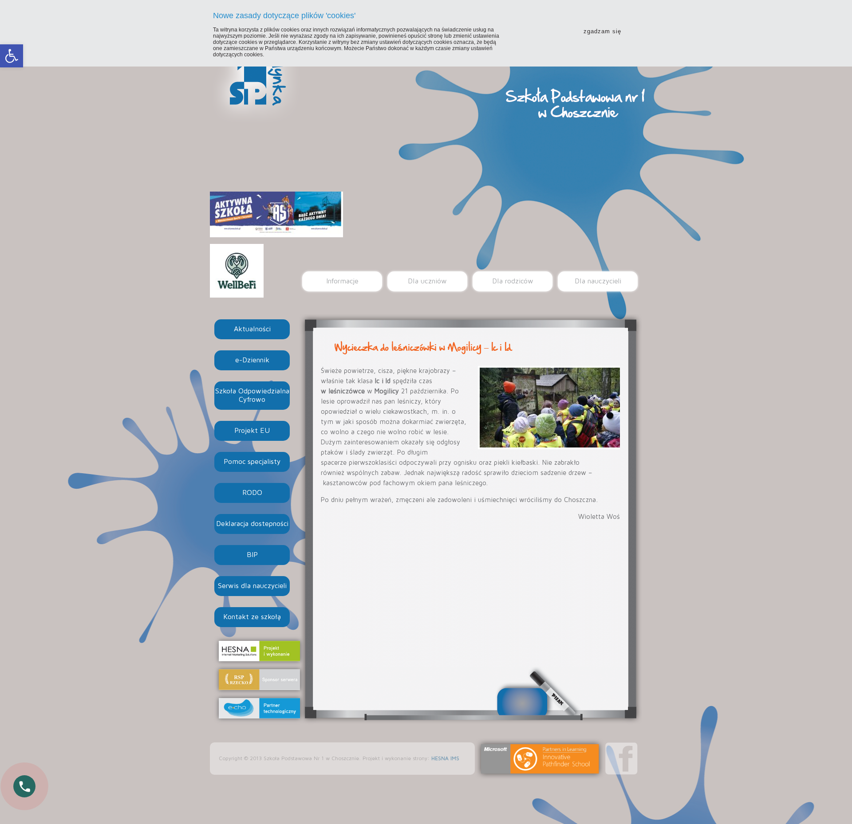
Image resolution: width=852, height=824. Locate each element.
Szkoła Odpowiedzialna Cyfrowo (252, 395)
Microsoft (540, 759)
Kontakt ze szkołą (252, 616)
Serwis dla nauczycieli (252, 585)
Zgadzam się (602, 31)
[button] (11, 55)
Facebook (621, 758)
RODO (252, 492)
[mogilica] (549, 407)
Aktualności (252, 329)
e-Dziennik (252, 360)
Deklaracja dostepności (252, 523)
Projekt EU (252, 430)
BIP (252, 554)
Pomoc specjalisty (252, 461)
